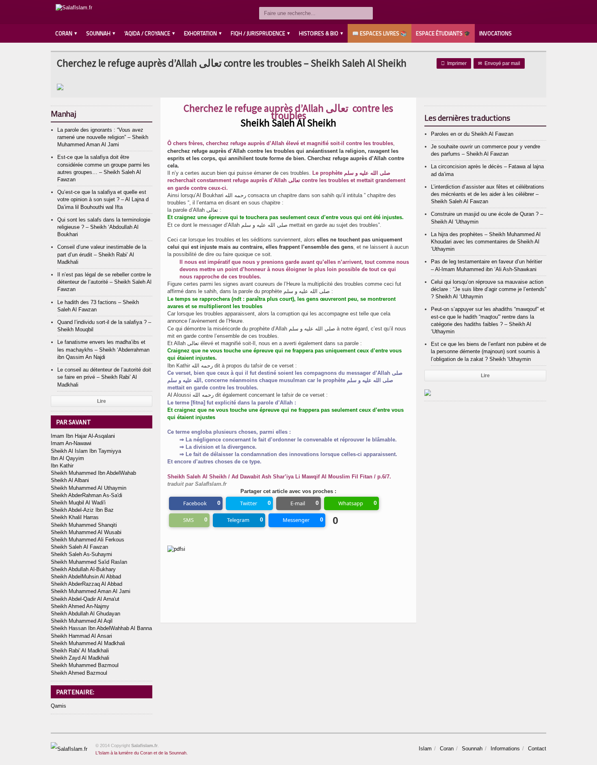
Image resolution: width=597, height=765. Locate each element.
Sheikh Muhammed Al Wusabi (86, 532)
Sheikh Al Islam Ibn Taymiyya (86, 451)
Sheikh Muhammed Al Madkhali (88, 643)
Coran (447, 748)
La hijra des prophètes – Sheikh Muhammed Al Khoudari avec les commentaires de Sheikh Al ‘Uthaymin (486, 241)
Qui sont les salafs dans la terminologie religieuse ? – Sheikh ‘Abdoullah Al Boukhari (103, 227)
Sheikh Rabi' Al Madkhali (80, 651)
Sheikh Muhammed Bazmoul (85, 665)
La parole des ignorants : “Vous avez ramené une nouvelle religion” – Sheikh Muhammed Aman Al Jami (102, 137)
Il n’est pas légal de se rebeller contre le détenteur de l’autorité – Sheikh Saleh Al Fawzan (104, 282)
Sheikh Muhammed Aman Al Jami (90, 591)
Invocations (495, 33)
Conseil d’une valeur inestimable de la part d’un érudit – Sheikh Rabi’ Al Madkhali (101, 254)
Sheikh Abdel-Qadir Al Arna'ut (85, 599)
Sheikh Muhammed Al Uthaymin (88, 488)
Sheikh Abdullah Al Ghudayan (85, 614)
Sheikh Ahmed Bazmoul (79, 673)
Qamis (58, 706)
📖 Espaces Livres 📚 (379, 33)
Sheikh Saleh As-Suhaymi (81, 554)
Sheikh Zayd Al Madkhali (80, 658)
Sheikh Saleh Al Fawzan (79, 547)
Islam (425, 748)
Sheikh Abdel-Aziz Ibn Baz (82, 510)
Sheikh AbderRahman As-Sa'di (86, 495)
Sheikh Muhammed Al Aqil (81, 621)
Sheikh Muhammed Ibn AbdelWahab (93, 473)
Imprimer (454, 63)
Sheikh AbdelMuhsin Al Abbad (86, 577)
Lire (101, 401)
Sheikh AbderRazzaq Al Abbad (86, 584)
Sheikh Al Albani (70, 480)
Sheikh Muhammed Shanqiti (84, 525)
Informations (505, 748)
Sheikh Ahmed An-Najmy (80, 606)
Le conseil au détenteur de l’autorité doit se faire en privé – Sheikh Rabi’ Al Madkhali (104, 377)
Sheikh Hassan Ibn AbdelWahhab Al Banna (101, 628)
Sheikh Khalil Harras (75, 517)
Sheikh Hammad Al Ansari (81, 636)
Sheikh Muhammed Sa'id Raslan (89, 562)
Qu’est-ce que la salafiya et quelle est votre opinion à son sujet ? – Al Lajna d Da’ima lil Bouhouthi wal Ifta (103, 199)
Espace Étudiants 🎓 (443, 33)
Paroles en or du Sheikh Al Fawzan (472, 134)
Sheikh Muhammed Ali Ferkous (87, 540)
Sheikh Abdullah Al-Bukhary (83, 569)
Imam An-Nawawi (71, 443)
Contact (537, 748)
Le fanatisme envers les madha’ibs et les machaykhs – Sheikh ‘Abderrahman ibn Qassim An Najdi (103, 349)
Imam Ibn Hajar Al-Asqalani (83, 436)
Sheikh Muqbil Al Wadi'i (78, 503)
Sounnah (472, 748)
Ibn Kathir (62, 466)
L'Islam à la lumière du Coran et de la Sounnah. (141, 752)
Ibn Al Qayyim (67, 458)
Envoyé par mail (499, 63)
